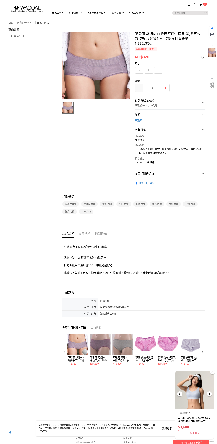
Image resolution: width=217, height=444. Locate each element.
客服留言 (127, 438)
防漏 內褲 (69, 211)
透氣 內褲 (107, 204)
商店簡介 (80, 438)
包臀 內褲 (190, 204)
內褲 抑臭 (86, 211)
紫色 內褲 (157, 204)
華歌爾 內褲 (89, 204)
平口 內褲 (124, 204)
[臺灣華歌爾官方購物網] (27, 8)
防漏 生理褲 (70, 204)
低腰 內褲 (140, 204)
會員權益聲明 (129, 442)
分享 (141, 183)
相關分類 (68, 196)
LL (158, 70)
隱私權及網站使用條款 (86, 442)
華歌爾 (138, 120)
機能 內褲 (173, 204)
